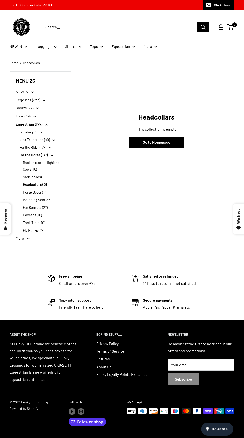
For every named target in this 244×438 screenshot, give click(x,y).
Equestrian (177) (29, 124)
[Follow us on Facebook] (72, 411)
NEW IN (16, 46)
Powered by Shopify (24, 409)
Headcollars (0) (35, 184)
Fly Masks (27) (33, 230)
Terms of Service (110, 351)
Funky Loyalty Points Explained (122, 374)
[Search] (203, 27)
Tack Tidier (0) (34, 222)
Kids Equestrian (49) (35, 140)
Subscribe (183, 379)
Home (14, 63)
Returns (103, 359)
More (148, 46)
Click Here (222, 5)
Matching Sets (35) (37, 200)
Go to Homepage (156, 142)
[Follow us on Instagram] (81, 411)
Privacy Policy (107, 343)
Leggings (43, 46)
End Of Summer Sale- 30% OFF (33, 5)
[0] (231, 27)
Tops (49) (23, 116)
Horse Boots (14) (35, 192)
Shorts (70, 46)
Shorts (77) (25, 108)
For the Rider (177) (33, 147)
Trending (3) (28, 132)
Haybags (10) (32, 215)
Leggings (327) (28, 99)
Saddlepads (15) (34, 177)
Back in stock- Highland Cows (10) (41, 165)
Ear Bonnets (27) (35, 207)
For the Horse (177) (34, 155)
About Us (104, 366)
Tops (94, 46)
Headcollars (31, 63)
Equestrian (121, 46)
